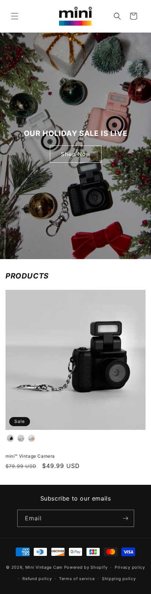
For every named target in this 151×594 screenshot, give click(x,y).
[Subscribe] (126, 518)
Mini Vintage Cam (44, 567)
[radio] (10, 438)
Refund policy (37, 578)
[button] (15, 16)
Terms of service (77, 578)
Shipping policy (119, 578)
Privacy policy (130, 567)
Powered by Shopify (86, 567)
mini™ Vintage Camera (30, 456)
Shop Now (76, 154)
